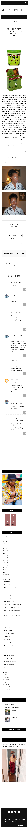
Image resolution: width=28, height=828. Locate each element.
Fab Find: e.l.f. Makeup (9, 655)
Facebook (13, 518)
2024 (4, 539)
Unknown (14, 379)
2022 (4, 543)
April (6, 682)
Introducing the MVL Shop (10, 646)
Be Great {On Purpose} (9, 704)
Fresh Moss (13, 710)
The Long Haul (7, 642)
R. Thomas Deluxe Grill (9, 652)
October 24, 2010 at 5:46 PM (16, 298)
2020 (4, 548)
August (6, 672)
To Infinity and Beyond (9, 633)
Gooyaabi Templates (7, 821)
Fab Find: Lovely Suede (9, 664)
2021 (4, 546)
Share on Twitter (16, 235)
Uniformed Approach (8, 584)
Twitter (7, 524)
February (7, 686)
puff (23, 243)
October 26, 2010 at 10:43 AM (16, 363)
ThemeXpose (15, 819)
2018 (4, 553)
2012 (4, 567)
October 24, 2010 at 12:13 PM (16, 282)
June (6, 677)
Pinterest (7, 518)
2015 (4, 560)
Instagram (13, 524)
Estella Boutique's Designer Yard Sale (12, 615)
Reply (25, 289)
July (5, 675)
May (6, 679)
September (7, 670)
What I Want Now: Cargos (10, 619)
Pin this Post (16, 238)
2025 (4, 536)
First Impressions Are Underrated (12, 707)
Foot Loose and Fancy (9, 601)
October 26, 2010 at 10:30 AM (16, 338)
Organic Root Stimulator (16, 243)
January (6, 689)
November (7, 577)
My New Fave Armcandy (9, 627)
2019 (4, 551)
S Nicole (14, 418)
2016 (4, 558)
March (6, 684)
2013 (4, 565)
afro (9, 243)
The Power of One (8, 658)
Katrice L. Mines (17, 295)
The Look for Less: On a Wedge (11, 649)
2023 (4, 541)
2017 (4, 555)
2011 (4, 570)
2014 (4, 562)
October (6, 579)
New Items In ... (7, 598)
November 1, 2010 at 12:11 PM (16, 382)
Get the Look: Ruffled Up (9, 630)
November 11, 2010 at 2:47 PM (17, 420)
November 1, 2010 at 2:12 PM (16, 403)
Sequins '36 (6, 667)
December (7, 574)
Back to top (21, 825)
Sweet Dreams (14, 717)
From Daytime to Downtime (10, 661)
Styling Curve (7, 581)
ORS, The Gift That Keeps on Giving (12, 607)
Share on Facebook (16, 231)
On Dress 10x (7, 636)
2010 (4, 572)
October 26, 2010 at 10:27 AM (16, 312)
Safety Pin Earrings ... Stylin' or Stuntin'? (12, 604)
